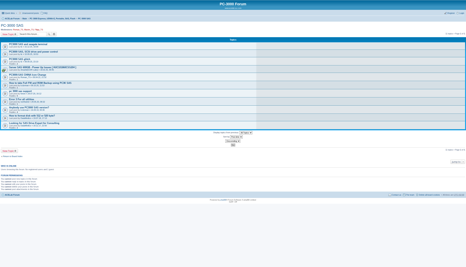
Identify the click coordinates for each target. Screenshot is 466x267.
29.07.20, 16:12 (34, 94)
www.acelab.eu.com (233, 8)
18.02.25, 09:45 (47, 70)
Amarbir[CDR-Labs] (29, 70)
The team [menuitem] (410, 195)
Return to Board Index (13, 156)
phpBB (223, 200)
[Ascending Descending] (233, 141)
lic (21, 47)
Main (24, 18)
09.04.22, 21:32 (39, 77)
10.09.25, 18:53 (31, 54)
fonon (23, 94)
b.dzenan (25, 85)
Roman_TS (18, 30)
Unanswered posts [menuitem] (30, 13)
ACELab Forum (12, 18)
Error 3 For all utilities (21, 99)
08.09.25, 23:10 (31, 62)
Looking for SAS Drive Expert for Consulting (34, 123)
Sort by (226, 137)
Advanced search (54, 34)
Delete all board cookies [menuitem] (429, 195)
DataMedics (26, 118)
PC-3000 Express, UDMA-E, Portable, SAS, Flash (52, 18)
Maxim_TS (29, 30)
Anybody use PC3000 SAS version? (29, 107)
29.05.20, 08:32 (38, 102)
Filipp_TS (39, 30)
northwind (25, 102)
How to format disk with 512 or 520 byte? (32, 115)
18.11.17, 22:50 (40, 126)
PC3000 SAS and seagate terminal (28, 44)
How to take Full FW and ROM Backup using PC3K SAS (40, 83)
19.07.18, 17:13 (40, 118)
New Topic (8, 34)
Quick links (10, 13)
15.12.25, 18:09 (31, 47)
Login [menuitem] (461, 13)
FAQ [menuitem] (46, 13)
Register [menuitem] (451, 13)
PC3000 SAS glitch (19, 59)
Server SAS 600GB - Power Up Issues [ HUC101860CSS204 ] (42, 67)
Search (49, 34)
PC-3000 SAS (84, 18)
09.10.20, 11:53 (37, 85)
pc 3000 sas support (20, 91)
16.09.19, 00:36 (38, 110)
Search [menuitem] (462, 18)
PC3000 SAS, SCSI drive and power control (33, 51)
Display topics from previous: (226, 132)
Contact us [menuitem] (396, 195)
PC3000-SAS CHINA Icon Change (27, 74)
